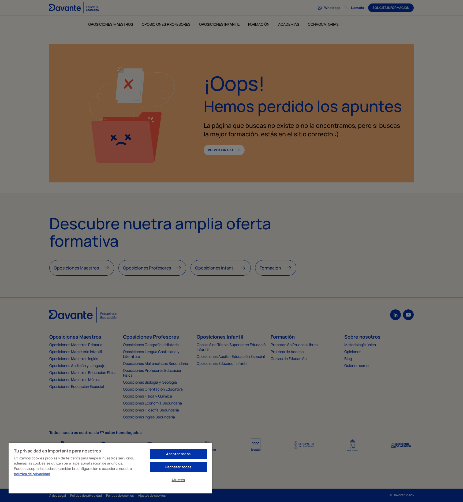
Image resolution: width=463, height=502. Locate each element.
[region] (110, 468)
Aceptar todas (178, 453)
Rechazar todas (178, 466)
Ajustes (178, 479)
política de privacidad (32, 473)
